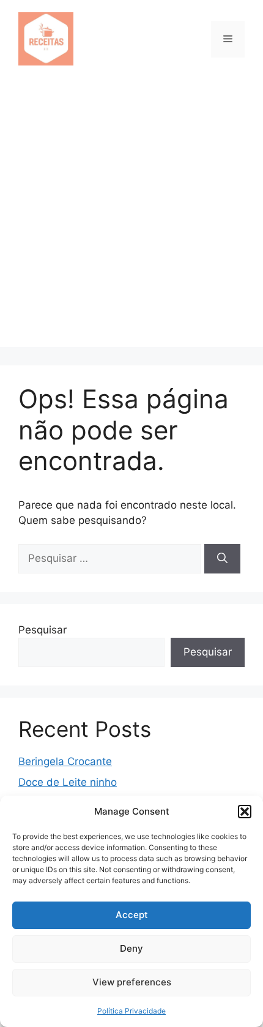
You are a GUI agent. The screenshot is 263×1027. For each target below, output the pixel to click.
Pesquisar (42, 630)
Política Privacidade (131, 1010)
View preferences (131, 982)
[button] (245, 811)
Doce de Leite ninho (67, 782)
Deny (131, 948)
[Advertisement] (131, 215)
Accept (132, 915)
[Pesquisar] (222, 558)
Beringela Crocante (65, 761)
